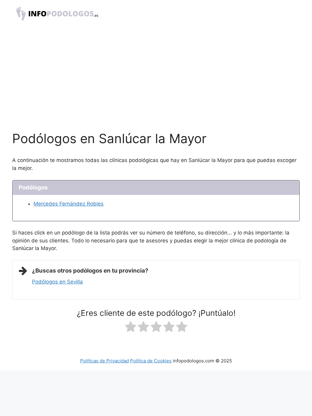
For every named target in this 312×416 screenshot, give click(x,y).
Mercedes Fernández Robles (69, 204)
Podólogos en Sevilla (57, 282)
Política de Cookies (151, 361)
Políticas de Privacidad (104, 361)
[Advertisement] (156, 85)
